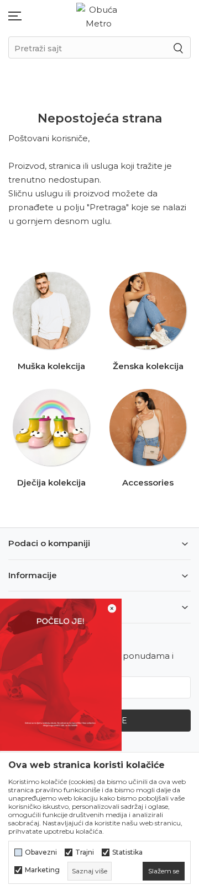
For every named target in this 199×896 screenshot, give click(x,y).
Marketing (42, 870)
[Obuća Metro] (98, 15)
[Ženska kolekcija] (148, 310)
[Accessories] (148, 427)
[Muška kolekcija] (51, 310)
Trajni (84, 852)
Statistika (127, 852)
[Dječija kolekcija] (51, 427)
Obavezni (41, 852)
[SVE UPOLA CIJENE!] (61, 674)
